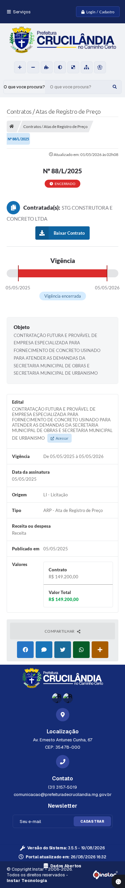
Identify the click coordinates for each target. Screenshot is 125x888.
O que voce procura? (24, 87)
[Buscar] (114, 87)
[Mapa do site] (87, 67)
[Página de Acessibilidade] (100, 67)
